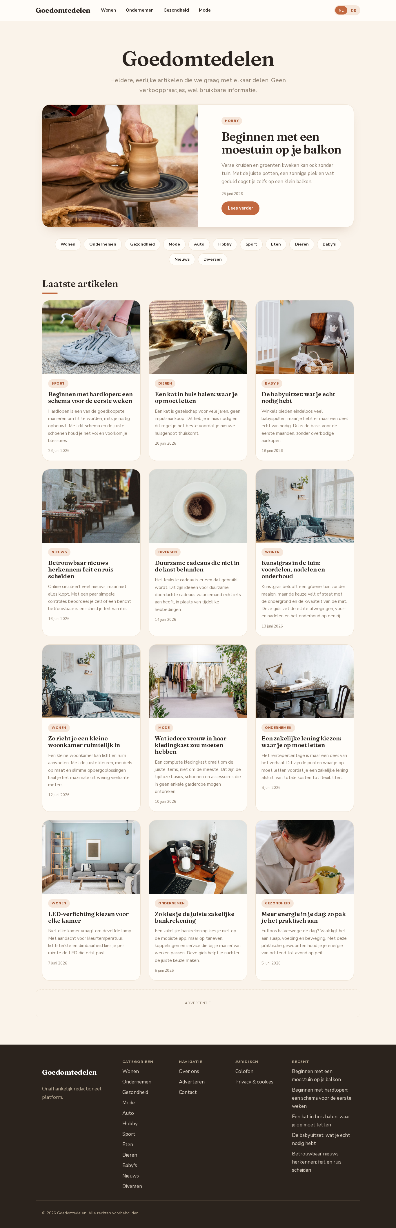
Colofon (244, 1071)
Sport (251, 244)
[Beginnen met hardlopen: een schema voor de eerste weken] (91, 337)
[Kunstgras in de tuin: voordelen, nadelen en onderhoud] (305, 506)
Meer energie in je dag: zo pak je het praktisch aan (303, 917)
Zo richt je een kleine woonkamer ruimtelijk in (84, 742)
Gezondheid (176, 10)
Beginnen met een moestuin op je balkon (281, 143)
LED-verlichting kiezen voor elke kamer (88, 917)
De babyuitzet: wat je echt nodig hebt (298, 397)
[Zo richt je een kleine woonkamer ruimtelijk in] (91, 681)
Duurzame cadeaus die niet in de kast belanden (197, 566)
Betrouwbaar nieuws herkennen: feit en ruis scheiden (80, 569)
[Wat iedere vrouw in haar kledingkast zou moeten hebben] (198, 681)
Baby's (329, 244)
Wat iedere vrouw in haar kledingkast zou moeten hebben (190, 745)
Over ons (189, 1071)
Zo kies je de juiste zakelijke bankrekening (195, 917)
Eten (276, 244)
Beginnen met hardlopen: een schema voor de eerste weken (90, 397)
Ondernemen (140, 10)
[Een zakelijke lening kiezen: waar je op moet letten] (305, 681)
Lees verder (240, 208)
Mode (205, 10)
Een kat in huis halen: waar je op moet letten (196, 397)
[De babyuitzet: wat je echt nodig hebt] (305, 337)
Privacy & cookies (254, 1082)
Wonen (108, 10)
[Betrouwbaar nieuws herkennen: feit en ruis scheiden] (91, 506)
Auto (199, 244)
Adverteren (192, 1082)
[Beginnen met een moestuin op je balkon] (120, 166)
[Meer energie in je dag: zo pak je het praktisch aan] (305, 857)
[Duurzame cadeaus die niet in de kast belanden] (198, 506)
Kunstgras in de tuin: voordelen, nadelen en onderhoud (293, 569)
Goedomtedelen (63, 10)
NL (341, 10)
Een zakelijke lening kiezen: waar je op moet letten (301, 742)
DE (353, 10)
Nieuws (182, 259)
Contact (188, 1092)
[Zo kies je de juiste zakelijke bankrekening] (198, 857)
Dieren (302, 244)
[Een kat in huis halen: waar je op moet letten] (198, 337)
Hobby (232, 120)
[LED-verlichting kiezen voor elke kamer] (91, 857)
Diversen (213, 259)
